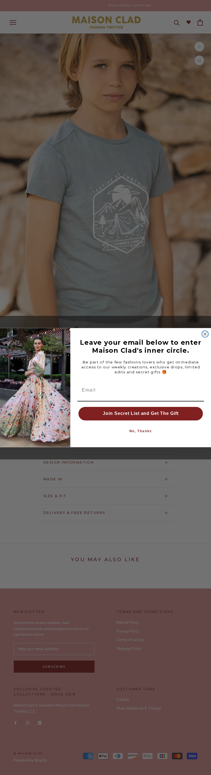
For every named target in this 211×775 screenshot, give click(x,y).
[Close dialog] (205, 334)
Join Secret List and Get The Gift (141, 413)
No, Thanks (140, 431)
